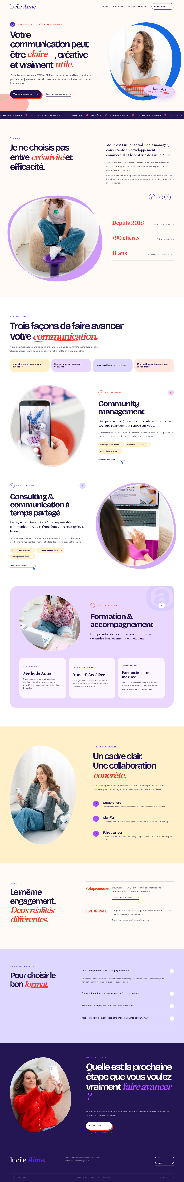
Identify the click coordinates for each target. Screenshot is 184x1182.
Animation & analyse (110, 451)
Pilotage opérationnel (22, 556)
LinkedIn (164, 1157)
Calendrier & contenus (137, 444)
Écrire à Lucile (99, 1125)
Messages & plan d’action (50, 550)
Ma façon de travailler (137, 6)
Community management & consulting (131, 920)
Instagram (164, 1163)
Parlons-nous (162, 6)
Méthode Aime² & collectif (125, 897)
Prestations (118, 6)
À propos (104, 6)
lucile (23, 6)
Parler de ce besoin (109, 459)
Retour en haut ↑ (167, 1178)
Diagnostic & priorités (22, 550)
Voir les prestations (25, 94)
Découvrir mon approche (58, 94)
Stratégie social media (111, 444)
